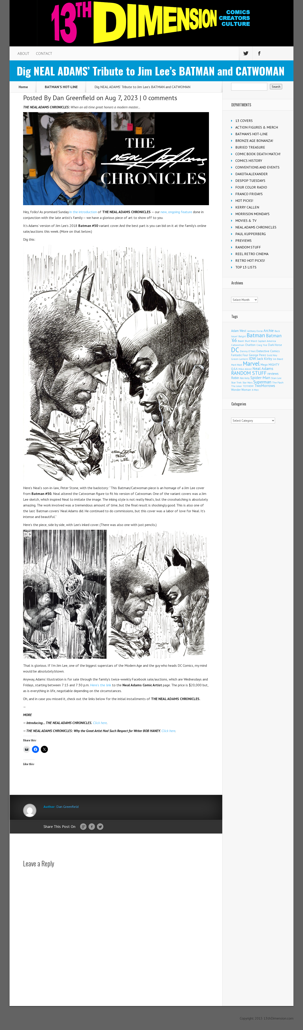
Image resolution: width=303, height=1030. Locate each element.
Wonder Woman (241, 390)
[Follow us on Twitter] (245, 53)
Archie (269, 330)
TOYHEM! (248, 386)
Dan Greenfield (74, 97)
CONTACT (44, 53)
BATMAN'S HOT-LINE (61, 87)
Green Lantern (239, 359)
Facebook (91, 826)
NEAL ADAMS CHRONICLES (255, 227)
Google (83, 826)
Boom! (241, 341)
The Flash (277, 382)
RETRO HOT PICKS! (250, 260)
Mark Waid (236, 364)
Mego (264, 365)
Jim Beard (278, 359)
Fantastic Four (239, 355)
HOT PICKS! (244, 200)
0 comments (160, 97)
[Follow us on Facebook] (259, 53)
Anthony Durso (255, 331)
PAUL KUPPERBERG (250, 234)
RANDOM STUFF (248, 247)
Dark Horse (275, 345)
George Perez (257, 355)
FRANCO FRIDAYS (249, 194)
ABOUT (23, 53)
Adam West (238, 331)
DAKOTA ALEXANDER (251, 174)
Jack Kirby (264, 358)
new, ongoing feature (176, 212)
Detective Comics (268, 351)
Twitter (100, 826)
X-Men (255, 389)
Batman (256, 335)
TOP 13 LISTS (245, 267)
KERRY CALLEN (247, 207)
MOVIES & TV (245, 220)
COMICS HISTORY (248, 160)
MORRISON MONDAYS (252, 214)
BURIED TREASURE (250, 147)
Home (23, 87)
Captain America (267, 341)
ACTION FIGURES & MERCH (256, 127)
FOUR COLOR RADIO (251, 187)
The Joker (236, 386)
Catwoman (237, 345)
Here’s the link (100, 685)
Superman (262, 382)
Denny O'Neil (248, 351)
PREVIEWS (243, 240)
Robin (235, 377)
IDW (252, 358)
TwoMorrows (264, 385)
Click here (100, 722)
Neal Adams (262, 368)
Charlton (250, 345)
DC (235, 349)
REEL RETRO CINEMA (251, 254)
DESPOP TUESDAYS (250, 180)
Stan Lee (276, 378)
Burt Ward (251, 341)
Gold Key (272, 355)
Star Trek (236, 382)
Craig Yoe (261, 345)
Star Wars (247, 382)
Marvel (251, 363)
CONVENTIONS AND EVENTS (257, 167)
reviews (273, 373)
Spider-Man (260, 377)
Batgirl (242, 336)
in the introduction (83, 212)
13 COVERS (244, 120)
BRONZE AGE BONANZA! (254, 140)
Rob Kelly (245, 378)
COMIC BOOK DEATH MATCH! (257, 154)
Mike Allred (245, 369)
